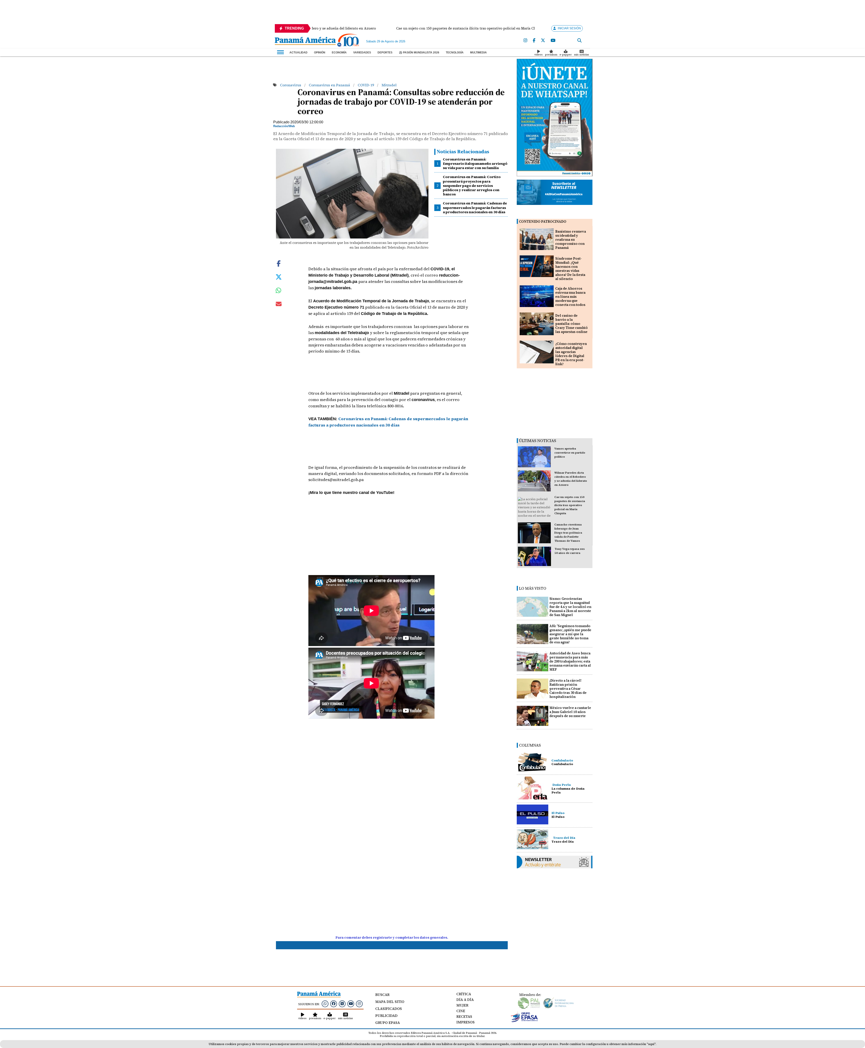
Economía (339, 52)
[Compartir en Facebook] (278, 263)
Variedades (362, 52)
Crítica (463, 993)
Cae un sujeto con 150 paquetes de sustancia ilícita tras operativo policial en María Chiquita (569, 505)
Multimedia (478, 52)
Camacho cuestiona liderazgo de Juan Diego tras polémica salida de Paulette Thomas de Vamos (568, 533)
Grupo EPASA (387, 1022)
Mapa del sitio (389, 1001)
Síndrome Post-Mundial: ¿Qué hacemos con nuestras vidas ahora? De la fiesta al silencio (570, 268)
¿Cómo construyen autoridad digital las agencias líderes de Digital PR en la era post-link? (571, 353)
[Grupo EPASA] (524, 1020)
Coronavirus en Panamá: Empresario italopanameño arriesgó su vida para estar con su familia (475, 163)
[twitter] (543, 40)
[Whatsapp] (325, 1003)
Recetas (464, 1016)
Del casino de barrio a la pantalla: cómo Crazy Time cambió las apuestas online (571, 323)
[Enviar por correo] (279, 304)
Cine (460, 1010)
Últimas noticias (537, 440)
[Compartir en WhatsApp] (278, 291)
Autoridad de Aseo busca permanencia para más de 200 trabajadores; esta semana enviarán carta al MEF (570, 661)
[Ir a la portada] (305, 41)
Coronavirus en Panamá (330, 85)
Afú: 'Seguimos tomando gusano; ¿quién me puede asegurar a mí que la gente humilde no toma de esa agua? (570, 634)
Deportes (385, 52)
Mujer (462, 1005)
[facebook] (534, 40)
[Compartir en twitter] (278, 276)
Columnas (530, 745)
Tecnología (455, 52)
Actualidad (298, 52)
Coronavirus (291, 85)
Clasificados (388, 1008)
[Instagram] (525, 40)
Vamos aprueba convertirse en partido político (569, 453)
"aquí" (651, 1044)
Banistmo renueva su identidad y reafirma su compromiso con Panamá (570, 239)
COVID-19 (366, 85)
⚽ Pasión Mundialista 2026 (419, 52)
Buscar (382, 994)
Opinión (319, 52)
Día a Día (465, 999)
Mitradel (389, 85)
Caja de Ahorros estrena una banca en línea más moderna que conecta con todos (570, 296)
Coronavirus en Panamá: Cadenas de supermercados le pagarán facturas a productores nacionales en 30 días (475, 207)
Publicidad (386, 1015)
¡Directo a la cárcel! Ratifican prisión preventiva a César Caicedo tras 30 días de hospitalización (568, 688)
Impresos (465, 1022)
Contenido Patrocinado (542, 221)
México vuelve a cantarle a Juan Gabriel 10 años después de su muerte (570, 711)
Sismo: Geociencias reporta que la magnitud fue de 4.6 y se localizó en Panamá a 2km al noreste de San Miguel (570, 606)
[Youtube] (553, 40)
